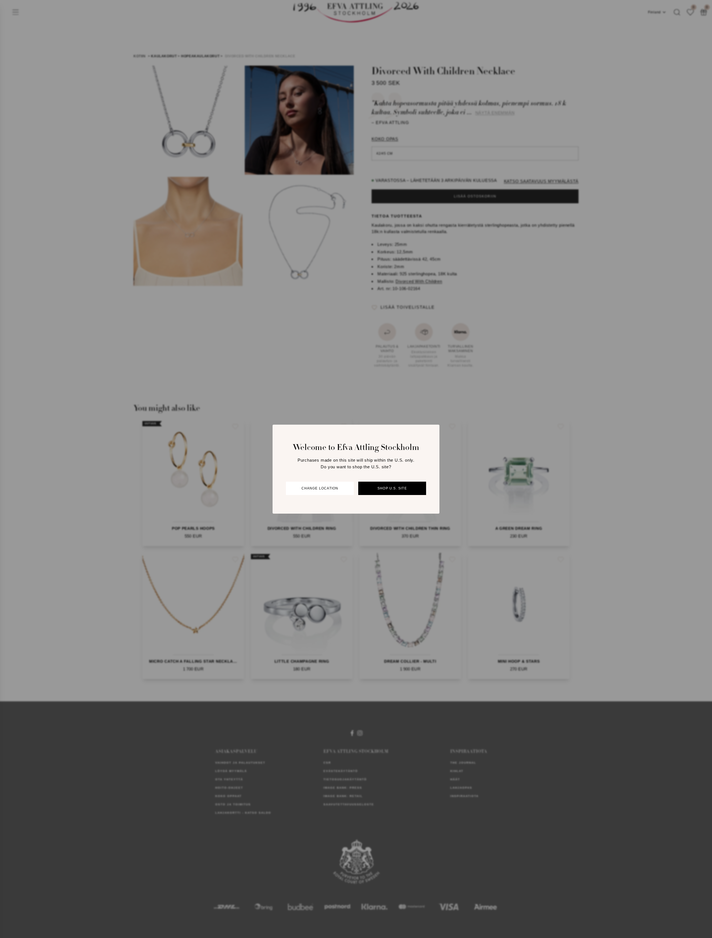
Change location (319, 488)
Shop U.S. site (392, 488)
